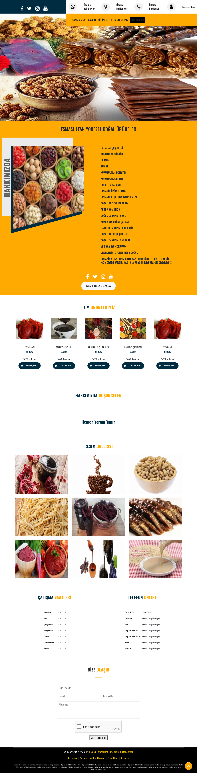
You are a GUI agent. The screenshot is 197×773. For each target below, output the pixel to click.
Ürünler (103, 20)
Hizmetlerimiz (119, 20)
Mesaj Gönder (97, 738)
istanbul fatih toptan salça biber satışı (118, 765)
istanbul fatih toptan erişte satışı (157, 767)
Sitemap (125, 758)
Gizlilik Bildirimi (97, 758)
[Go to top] (188, 766)
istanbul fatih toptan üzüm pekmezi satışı (49, 767)
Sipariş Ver (31, 365)
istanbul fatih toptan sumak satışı (52, 765)
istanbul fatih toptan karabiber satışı (135, 767)
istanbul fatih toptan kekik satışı (74, 765)
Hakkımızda (79, 20)
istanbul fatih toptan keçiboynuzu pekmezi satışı (77, 767)
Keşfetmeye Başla (98, 286)
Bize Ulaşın (137, 20)
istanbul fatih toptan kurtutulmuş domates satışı (108, 767)
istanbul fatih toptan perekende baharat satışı (28, 765)
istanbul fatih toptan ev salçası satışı (142, 765)
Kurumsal (73, 758)
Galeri (92, 20)
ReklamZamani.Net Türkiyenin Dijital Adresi (111, 752)
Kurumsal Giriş (188, 6)
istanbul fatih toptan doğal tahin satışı (166, 765)
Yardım (83, 758)
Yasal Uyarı (113, 758)
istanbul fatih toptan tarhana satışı (95, 765)
